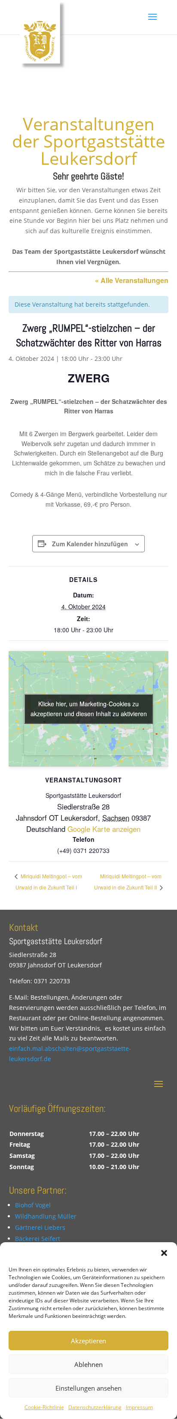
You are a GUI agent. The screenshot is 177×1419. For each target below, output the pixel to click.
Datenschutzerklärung (95, 1407)
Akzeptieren (88, 1340)
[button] (164, 1253)
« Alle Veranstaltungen (131, 280)
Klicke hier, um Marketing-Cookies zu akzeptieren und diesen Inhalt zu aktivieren (89, 708)
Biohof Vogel (33, 1205)
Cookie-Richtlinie (44, 1407)
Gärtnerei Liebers (40, 1227)
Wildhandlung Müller (45, 1216)
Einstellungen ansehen (88, 1388)
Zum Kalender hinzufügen (90, 543)
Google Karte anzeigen (103, 829)
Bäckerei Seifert (37, 1238)
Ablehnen (88, 1364)
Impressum (139, 1407)
